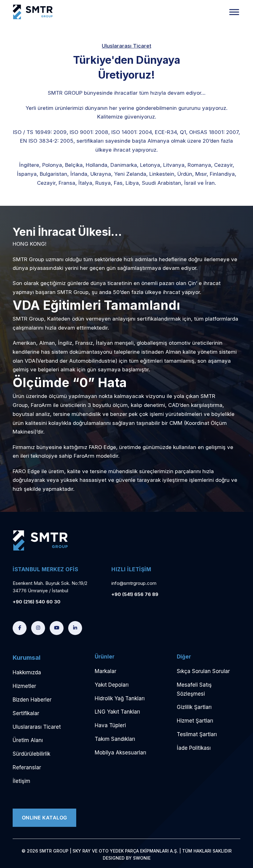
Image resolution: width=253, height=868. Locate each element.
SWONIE (142, 858)
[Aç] (234, 12)
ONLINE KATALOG (44, 817)
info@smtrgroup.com (133, 583)
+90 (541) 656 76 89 (134, 594)
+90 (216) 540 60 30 (36, 602)
